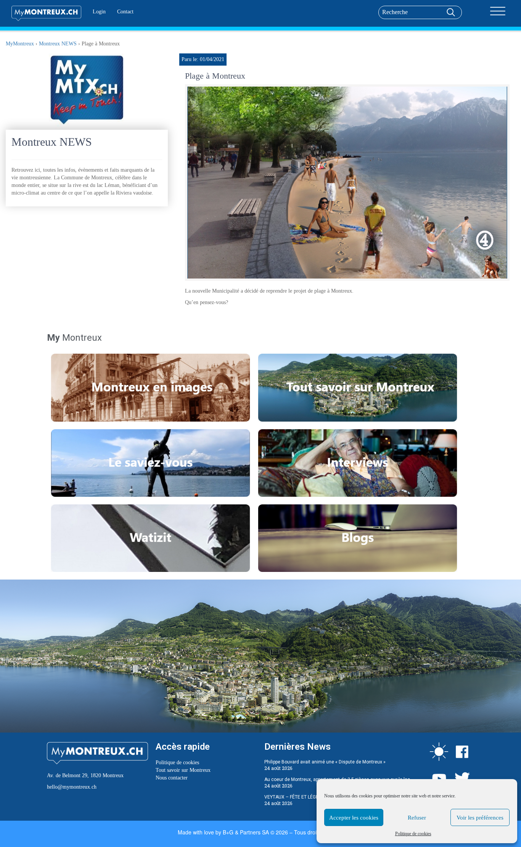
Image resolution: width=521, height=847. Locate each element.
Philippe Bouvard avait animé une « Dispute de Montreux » (325, 762)
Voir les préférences (480, 818)
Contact (125, 11)
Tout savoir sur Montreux (183, 770)
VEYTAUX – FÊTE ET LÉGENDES (297, 797)
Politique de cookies (413, 833)
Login (99, 11)
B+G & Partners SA (246, 832)
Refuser (417, 818)
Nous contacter (172, 778)
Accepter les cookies (353, 818)
